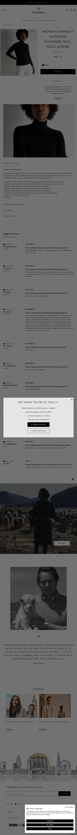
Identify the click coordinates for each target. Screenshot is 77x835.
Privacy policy (69, 807)
